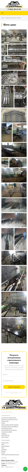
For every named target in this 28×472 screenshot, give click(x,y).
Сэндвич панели (5, 421)
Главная (2, 17)
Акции (2, 447)
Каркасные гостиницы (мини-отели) (9, 419)
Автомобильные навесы (6, 428)
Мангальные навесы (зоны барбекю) (9, 426)
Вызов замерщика (5, 446)
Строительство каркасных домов (8, 417)
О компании (4, 449)
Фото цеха (19, 17)
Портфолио (3, 433)
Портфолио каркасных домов (10, 17)
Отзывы (3, 452)
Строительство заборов (6, 431)
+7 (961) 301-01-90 (14, 9)
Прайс (2, 444)
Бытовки (3, 423)
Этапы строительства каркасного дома (10, 454)
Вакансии (3, 451)
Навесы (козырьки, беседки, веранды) (9, 424)
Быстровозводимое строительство (9, 430)
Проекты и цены (5, 442)
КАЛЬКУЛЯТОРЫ (5, 435)
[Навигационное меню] (2, 13)
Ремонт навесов (4, 437)
